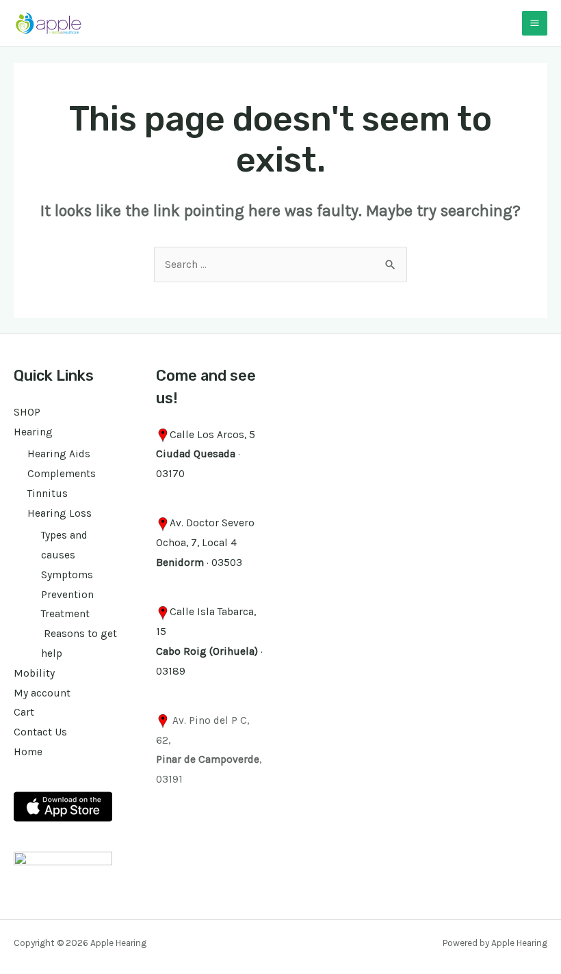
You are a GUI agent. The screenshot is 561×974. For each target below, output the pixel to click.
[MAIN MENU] (534, 23)
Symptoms (67, 575)
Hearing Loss (59, 513)
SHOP (27, 412)
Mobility (34, 673)
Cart (24, 712)
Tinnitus (47, 493)
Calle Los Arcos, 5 (212, 435)
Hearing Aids (58, 454)
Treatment (65, 614)
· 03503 (199, 562)
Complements (61, 474)
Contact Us (40, 732)
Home (28, 752)
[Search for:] (280, 264)
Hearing (33, 432)
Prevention (67, 595)
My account (42, 693)
